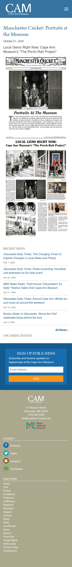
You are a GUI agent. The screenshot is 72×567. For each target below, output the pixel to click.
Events (7, 490)
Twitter (13, 453)
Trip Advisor (16, 469)
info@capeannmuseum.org (36, 418)
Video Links (9, 543)
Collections (9, 501)
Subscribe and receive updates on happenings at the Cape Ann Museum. (31, 360)
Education (8, 508)
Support (7, 511)
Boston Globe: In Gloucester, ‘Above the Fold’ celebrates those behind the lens (30, 315)
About (6, 519)
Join (36, 379)
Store (6, 529)
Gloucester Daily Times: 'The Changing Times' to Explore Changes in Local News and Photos (32, 256)
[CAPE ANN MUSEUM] (36, 403)
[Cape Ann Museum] (18, 15)
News (6, 522)
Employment (10, 550)
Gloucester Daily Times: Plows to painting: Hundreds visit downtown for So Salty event (34, 271)
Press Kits (8, 536)
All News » (62, 330)
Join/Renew (9, 526)
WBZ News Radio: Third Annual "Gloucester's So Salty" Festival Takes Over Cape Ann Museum (32, 286)
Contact (7, 515)
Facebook (15, 445)
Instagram (15, 461)
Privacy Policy (10, 547)
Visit (5, 487)
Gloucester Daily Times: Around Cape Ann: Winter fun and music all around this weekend (35, 300)
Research (8, 504)
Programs (8, 497)
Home (6, 483)
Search (7, 533)
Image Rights (10, 540)
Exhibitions (9, 494)
